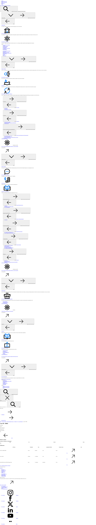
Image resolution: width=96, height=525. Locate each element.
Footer (2, 4)
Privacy (2, 488)
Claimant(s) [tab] (1, 441)
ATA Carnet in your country (7, 109)
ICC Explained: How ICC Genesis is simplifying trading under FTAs (10, 356)
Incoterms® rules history (7, 122)
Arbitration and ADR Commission (8, 245)
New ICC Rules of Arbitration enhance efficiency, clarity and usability (10, 146)
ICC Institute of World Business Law (8, 232)
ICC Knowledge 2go (4, 339)
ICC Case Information (7, 207)
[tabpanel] (48, 443)
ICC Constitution (4, 486)
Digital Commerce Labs (7, 136)
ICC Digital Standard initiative (5, 41)
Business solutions (19, 61)
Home (0, 421)
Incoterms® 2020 (6, 123)
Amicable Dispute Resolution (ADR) (8, 206)
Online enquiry (3, 472)
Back (13, 67)
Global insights (3, 474)
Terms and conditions (4, 487)
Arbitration (15, 421)
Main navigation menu (4, 1)
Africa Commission (6, 246)
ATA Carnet (5, 108)
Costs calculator (3, 183)
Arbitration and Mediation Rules (5, 191)
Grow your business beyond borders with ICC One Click (11, 137)
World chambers (18, 283)
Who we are (3, 469)
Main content (3, 3)
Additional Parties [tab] (9, 441)
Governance (5, 219)
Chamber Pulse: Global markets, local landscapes (7, 311)
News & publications (19, 369)
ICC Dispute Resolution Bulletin (8, 248)
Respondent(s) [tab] (5, 441)
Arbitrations (3, 414)
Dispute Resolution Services (10, 421)
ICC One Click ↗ (5, 77)
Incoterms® (3, 85)
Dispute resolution (19, 159)
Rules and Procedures (7, 261)
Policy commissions (4, 33)
